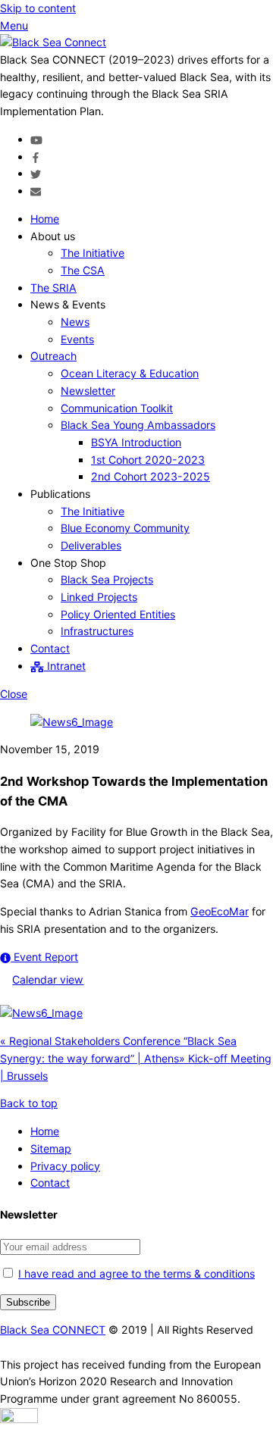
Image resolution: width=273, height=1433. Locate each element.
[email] (35, 190)
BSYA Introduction (136, 442)
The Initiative (92, 252)
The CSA (83, 270)
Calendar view (47, 979)
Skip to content (38, 8)
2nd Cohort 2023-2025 (150, 476)
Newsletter (88, 390)
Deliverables (91, 545)
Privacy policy (65, 1165)
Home (44, 218)
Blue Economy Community (125, 527)
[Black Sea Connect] (53, 42)
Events (77, 339)
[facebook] (35, 156)
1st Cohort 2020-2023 (148, 459)
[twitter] (35, 173)
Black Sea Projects (107, 579)
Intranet (65, 665)
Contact (50, 648)
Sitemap (50, 1148)
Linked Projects (99, 596)
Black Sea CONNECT (52, 1329)
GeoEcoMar (219, 911)
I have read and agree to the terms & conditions (136, 1273)
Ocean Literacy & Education (130, 373)
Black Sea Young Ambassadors (138, 424)
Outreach (53, 355)
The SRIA (53, 287)
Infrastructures (97, 630)
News (75, 321)
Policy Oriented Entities (118, 614)
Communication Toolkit (117, 408)
